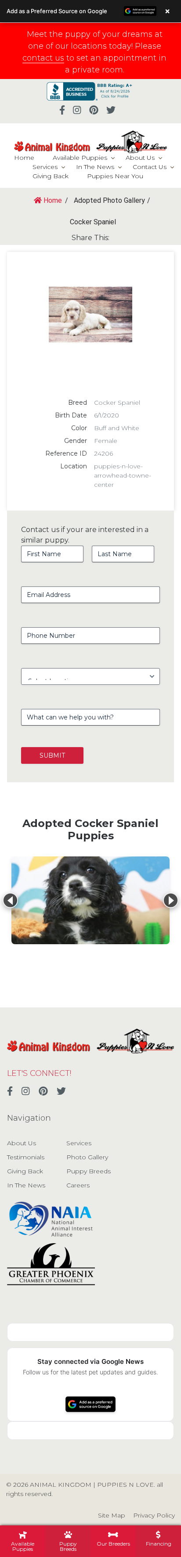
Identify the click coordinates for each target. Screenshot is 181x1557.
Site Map (111, 1515)
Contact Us (150, 167)
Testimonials (25, 1157)
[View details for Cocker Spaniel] (90, 900)
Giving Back (51, 176)
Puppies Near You (115, 176)
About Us (140, 158)
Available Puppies (80, 158)
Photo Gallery (87, 1157)
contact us (43, 58)
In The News (95, 167)
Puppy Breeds (88, 1171)
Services (45, 167)
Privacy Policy (154, 1515)
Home (24, 158)
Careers (78, 1185)
